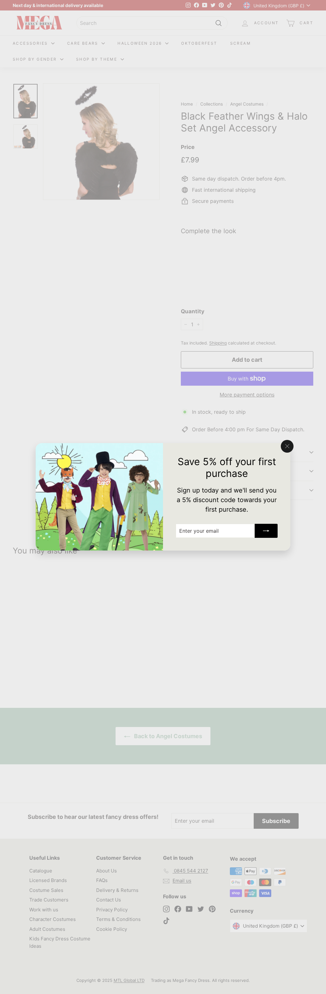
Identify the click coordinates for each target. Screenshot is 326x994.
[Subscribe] (266, 531)
